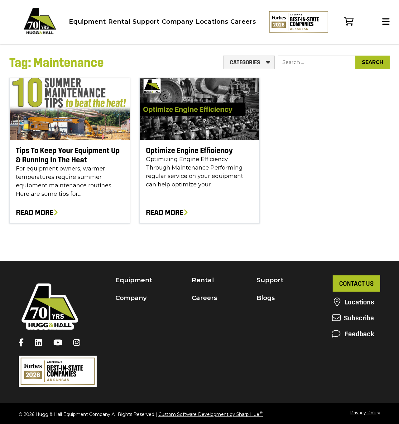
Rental (119, 21)
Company (177, 21)
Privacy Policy (365, 413)
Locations (212, 21)
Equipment (87, 21)
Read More (34, 212)
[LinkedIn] (40, 342)
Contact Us (356, 283)
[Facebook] (23, 342)
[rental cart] (348, 21)
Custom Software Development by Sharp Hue (210, 414)
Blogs (266, 298)
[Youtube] (59, 342)
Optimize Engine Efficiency (189, 150)
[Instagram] (78, 342)
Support (146, 21)
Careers (243, 21)
